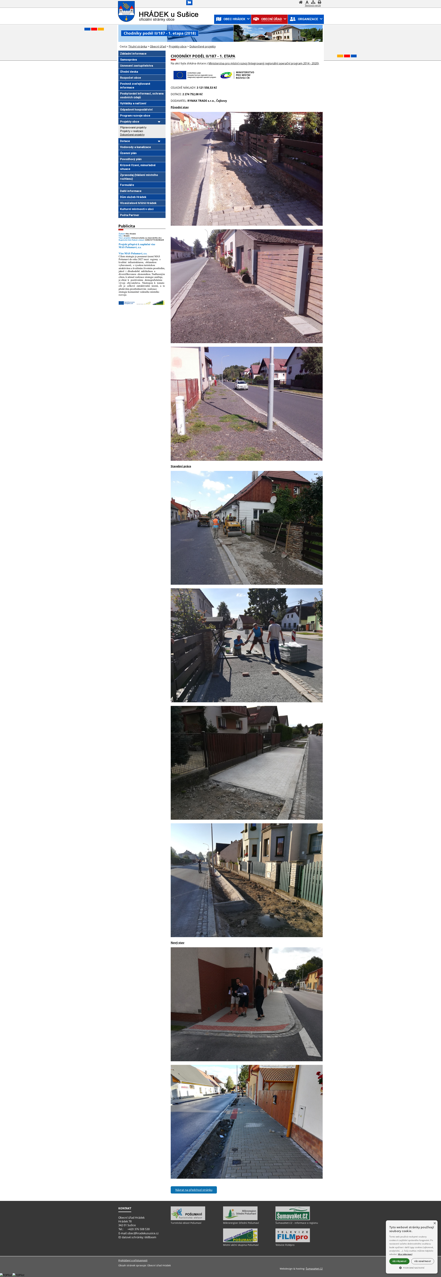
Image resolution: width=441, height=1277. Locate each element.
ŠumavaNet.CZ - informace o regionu (296, 1222)
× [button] (434, 1223)
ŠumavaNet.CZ (314, 1268)
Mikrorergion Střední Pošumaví (241, 1222)
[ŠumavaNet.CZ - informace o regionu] (292, 1219)
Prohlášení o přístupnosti (132, 1260)
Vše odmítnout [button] (422, 1261)
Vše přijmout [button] (399, 1261)
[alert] (412, 1247)
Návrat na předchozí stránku (193, 1190)
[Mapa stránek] (313, 3)
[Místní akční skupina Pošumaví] (240, 1241)
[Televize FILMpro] (292, 1241)
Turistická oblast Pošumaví (186, 1222)
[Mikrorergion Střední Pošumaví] (240, 1219)
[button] (411, 1267)
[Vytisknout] (319, 3)
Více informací (405, 1254)
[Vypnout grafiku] (307, 3)
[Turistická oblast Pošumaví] (188, 1219)
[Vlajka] (189, 2)
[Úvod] (301, 3)
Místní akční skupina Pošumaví (241, 1245)
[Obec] (126, 11)
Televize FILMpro (284, 1245)
